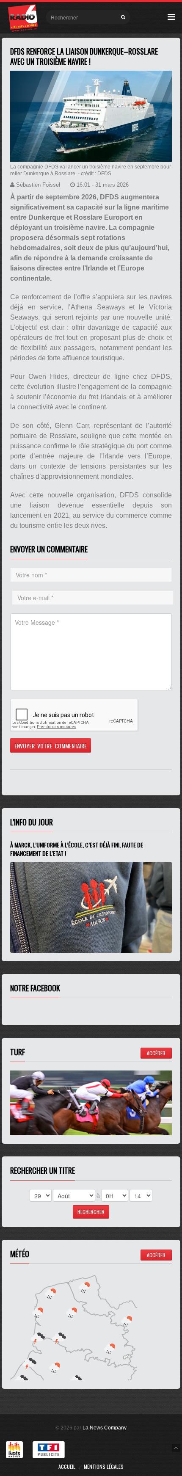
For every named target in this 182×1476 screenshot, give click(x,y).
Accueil (66, 1466)
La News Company (105, 1428)
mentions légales (104, 1466)
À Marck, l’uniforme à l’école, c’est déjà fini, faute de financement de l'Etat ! (76, 849)
